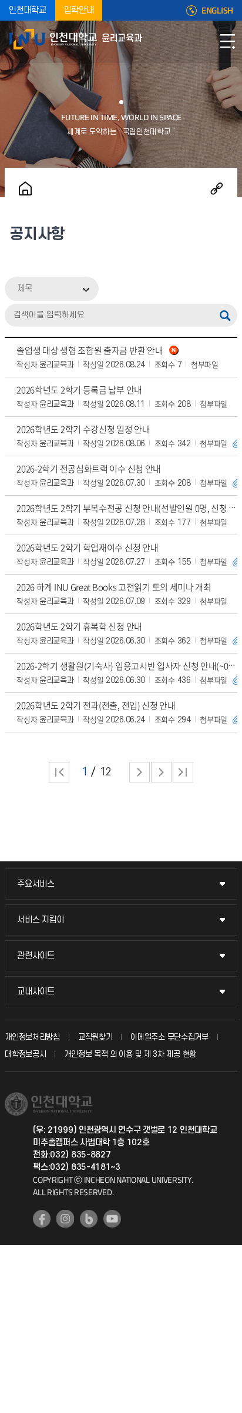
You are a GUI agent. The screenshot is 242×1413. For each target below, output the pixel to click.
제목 (24, 289)
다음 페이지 (139, 772)
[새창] (42, 1219)
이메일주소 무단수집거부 (169, 1037)
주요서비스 (36, 884)
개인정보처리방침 (32, 1037)
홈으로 (25, 188)
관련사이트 (36, 956)
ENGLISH (217, 10)
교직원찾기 (95, 1037)
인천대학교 (27, 10)
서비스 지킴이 (40, 920)
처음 (59, 772)
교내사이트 (36, 992)
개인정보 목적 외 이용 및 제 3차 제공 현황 (130, 1054)
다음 (161, 772)
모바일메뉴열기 (227, 41)
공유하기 (216, 188)
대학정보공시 (25, 1054)
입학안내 (79, 10)
